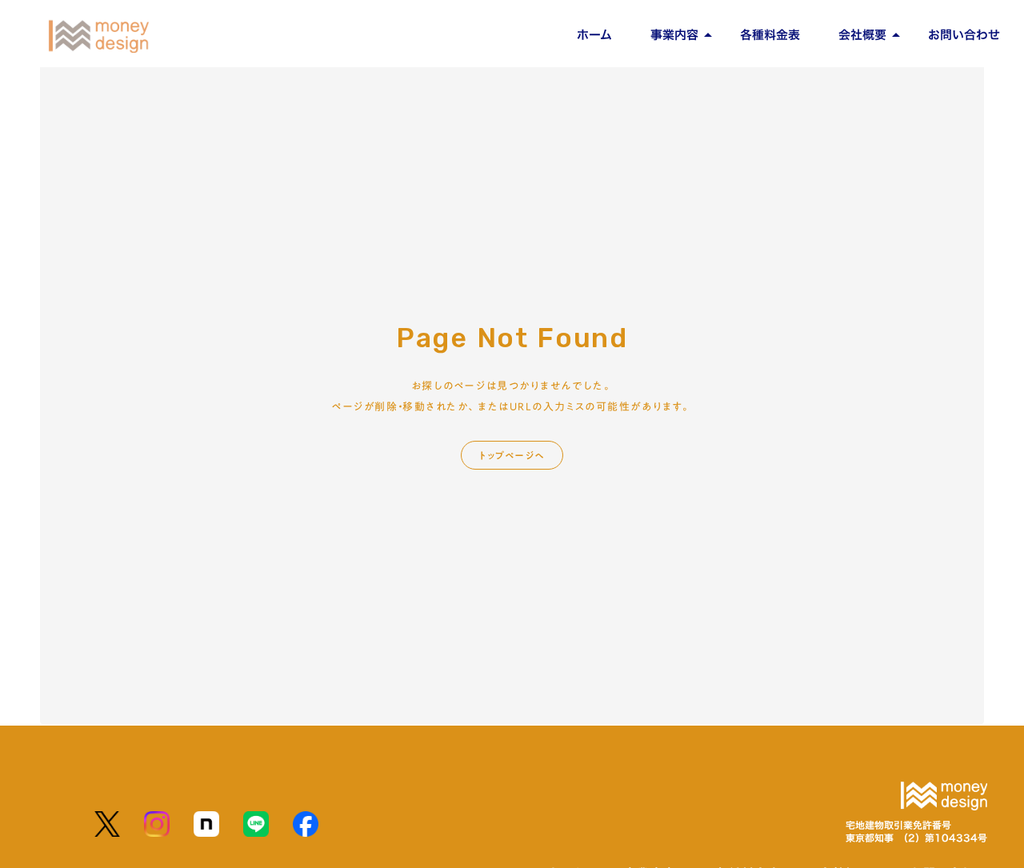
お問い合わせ (964, 34)
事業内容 (674, 34)
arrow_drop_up (708, 35)
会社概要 (862, 34)
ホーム (594, 34)
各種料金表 (770, 34)
